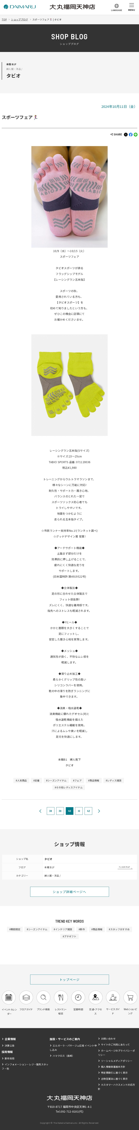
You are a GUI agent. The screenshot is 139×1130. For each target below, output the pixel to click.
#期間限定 (15, 929)
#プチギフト (69, 936)
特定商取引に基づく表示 (114, 1072)
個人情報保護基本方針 (113, 1066)
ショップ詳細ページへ (69, 891)
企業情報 (10, 1039)
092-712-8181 (69, 1111)
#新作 (82, 929)
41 (79, 810)
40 (69, 810)
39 (60, 810)
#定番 (36, 780)
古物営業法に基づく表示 (114, 1078)
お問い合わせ (108, 1038)
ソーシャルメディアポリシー (116, 1060)
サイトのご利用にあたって (115, 1044)
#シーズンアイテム (56, 780)
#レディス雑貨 (114, 780)
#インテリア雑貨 (63, 929)
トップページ (69, 979)
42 (88, 810)
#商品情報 (93, 780)
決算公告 (9, 1045)
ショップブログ (19, 19)
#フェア (77, 780)
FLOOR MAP (124, 867)
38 (50, 810)
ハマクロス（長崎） (64, 1055)
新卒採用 (9, 1058)
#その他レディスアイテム (69, 787)
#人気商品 (21, 780)
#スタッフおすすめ (119, 929)
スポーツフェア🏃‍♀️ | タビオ (47, 19)
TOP (4, 19)
